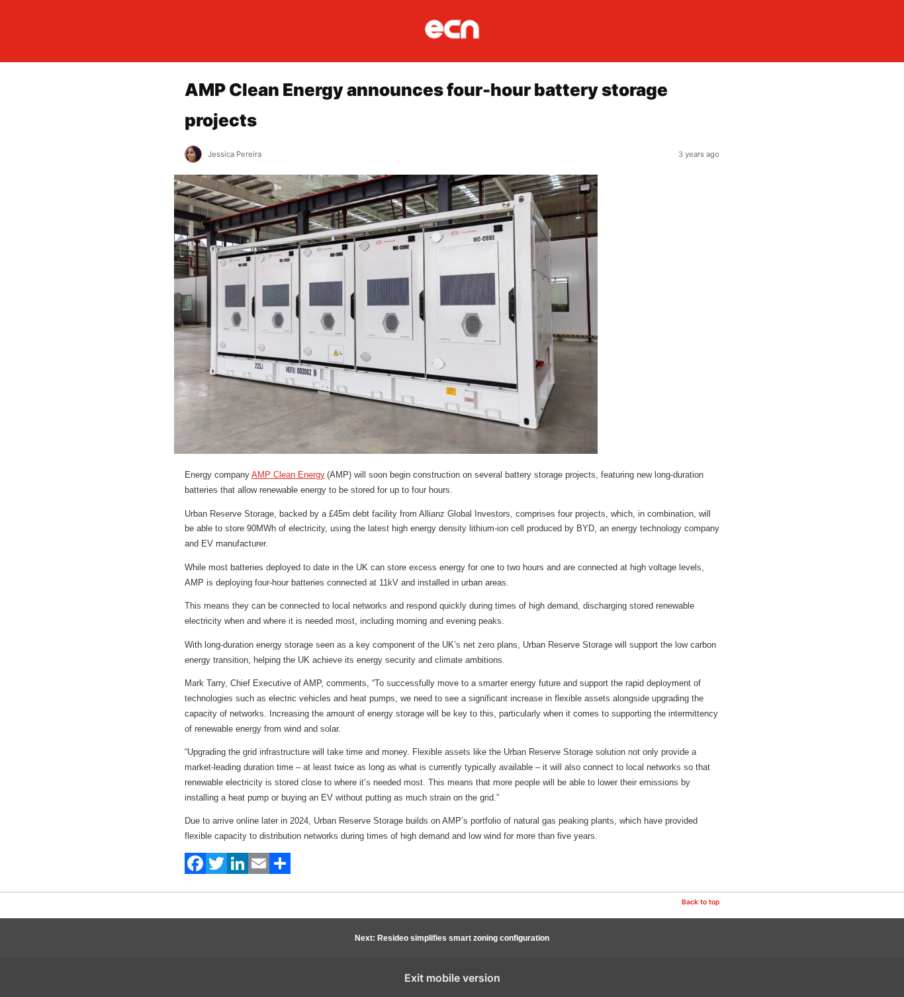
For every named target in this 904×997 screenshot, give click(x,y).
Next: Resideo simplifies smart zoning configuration (452, 938)
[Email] (258, 871)
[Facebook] (195, 871)
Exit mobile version (452, 977)
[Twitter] (216, 871)
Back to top (700, 902)
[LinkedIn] (237, 871)
